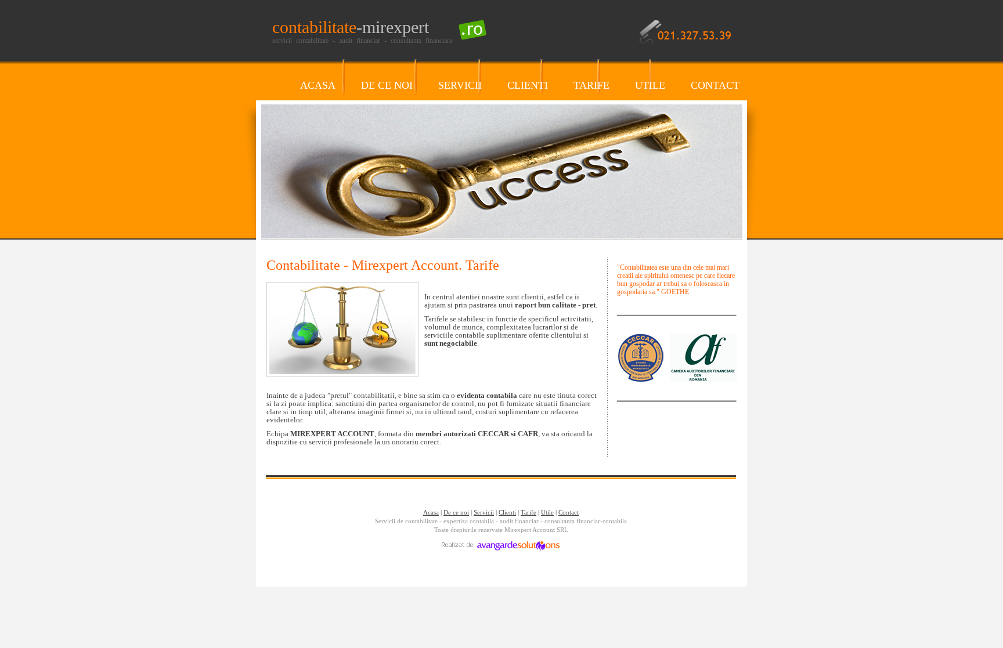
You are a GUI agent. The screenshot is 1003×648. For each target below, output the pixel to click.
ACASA (317, 85)
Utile (547, 512)
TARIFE (591, 85)
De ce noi (456, 512)
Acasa (431, 512)
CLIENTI (527, 85)
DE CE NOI (387, 85)
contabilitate (350, 27)
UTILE (650, 85)
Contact (568, 512)
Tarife (528, 512)
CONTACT (715, 85)
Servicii (484, 512)
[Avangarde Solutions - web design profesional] (501, 548)
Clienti (507, 512)
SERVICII (460, 85)
